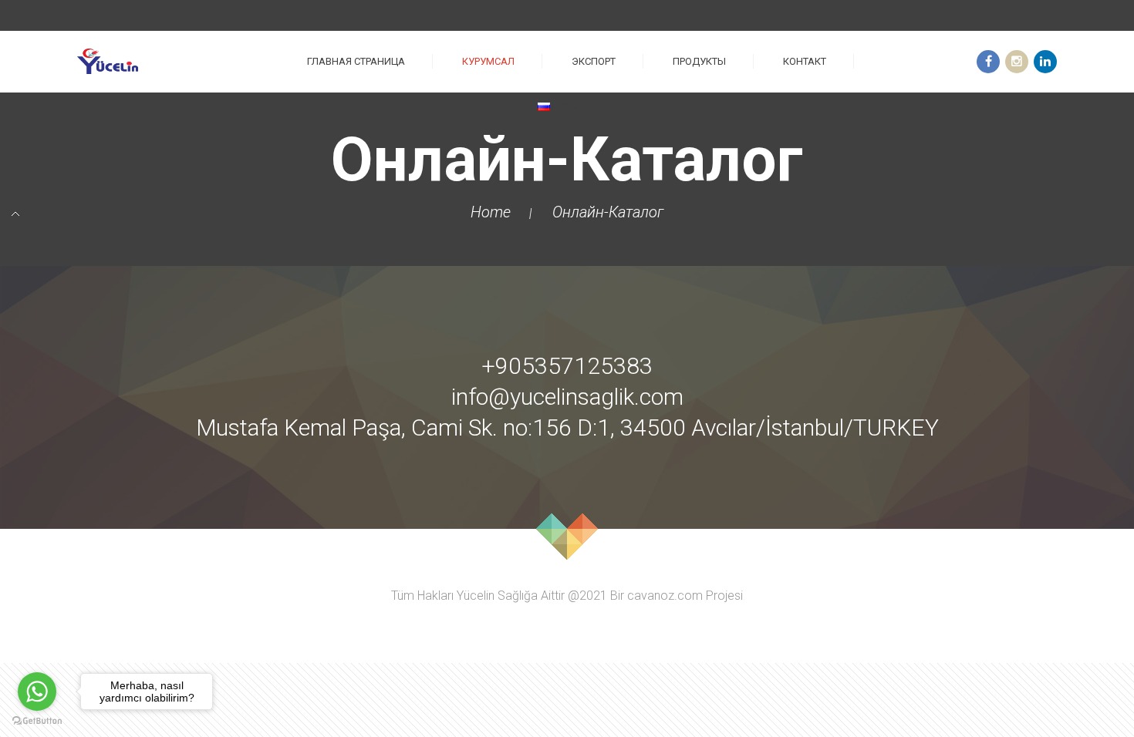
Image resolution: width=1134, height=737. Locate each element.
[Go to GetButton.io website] (37, 721)
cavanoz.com (665, 596)
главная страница (356, 61)
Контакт (804, 61)
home (491, 212)
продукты (699, 61)
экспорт (594, 61)
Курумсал (488, 61)
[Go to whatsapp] (37, 691)
